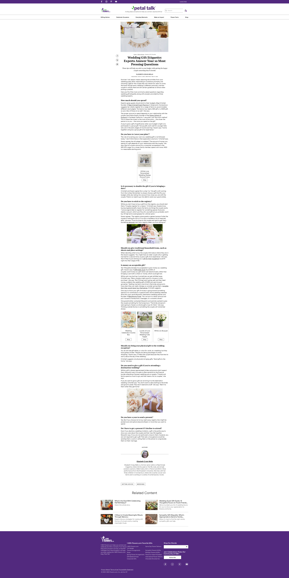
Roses (129, 552)
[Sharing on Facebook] (117, 56)
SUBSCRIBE (183, 2)
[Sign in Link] (186, 11)
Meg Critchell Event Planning (138, 105)
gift (130, 83)
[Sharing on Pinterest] (117, 64)
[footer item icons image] (107, 541)
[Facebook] (165, 565)
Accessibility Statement (126, 569)
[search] (166, 10)
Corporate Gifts (131, 559)
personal (132, 222)
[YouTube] (186, 565)
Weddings (140, 484)
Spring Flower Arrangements (135, 554)
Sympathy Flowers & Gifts (153, 550)
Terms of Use (114, 569)
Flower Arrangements (133, 550)
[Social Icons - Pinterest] (111, 2)
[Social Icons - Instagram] (106, 2)
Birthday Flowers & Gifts (152, 552)
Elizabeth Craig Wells (144, 74)
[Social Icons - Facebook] (102, 2)
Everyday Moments (142, 17)
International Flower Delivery (154, 556)
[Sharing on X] (117, 60)
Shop (186, 17)
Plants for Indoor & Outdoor (153, 554)
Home (135, 54)
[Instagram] (172, 565)
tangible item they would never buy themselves (144, 287)
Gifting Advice (105, 17)
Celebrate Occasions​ (122, 17)
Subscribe (172, 557)
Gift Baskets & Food (132, 556)
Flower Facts (175, 17)
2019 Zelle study (139, 270)
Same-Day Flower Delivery (153, 546)
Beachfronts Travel (134, 296)
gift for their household (151, 259)
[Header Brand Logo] (105, 11)
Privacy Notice (105, 569)
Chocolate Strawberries (152, 559)
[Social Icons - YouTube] (116, 2)
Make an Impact (159, 17)
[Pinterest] (179, 565)
